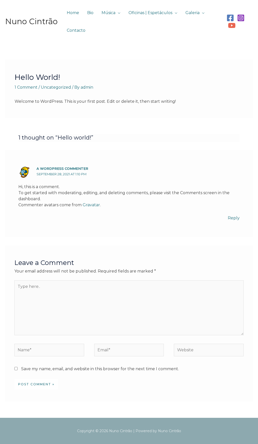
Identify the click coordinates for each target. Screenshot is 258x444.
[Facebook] (230, 18)
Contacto (76, 30)
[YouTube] (232, 25)
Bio (90, 12)
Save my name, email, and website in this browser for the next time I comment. (100, 368)
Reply (234, 218)
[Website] (208, 351)
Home (73, 12)
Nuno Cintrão (31, 21)
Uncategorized (56, 87)
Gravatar (91, 204)
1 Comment (26, 87)
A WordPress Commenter (62, 168)
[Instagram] (241, 18)
